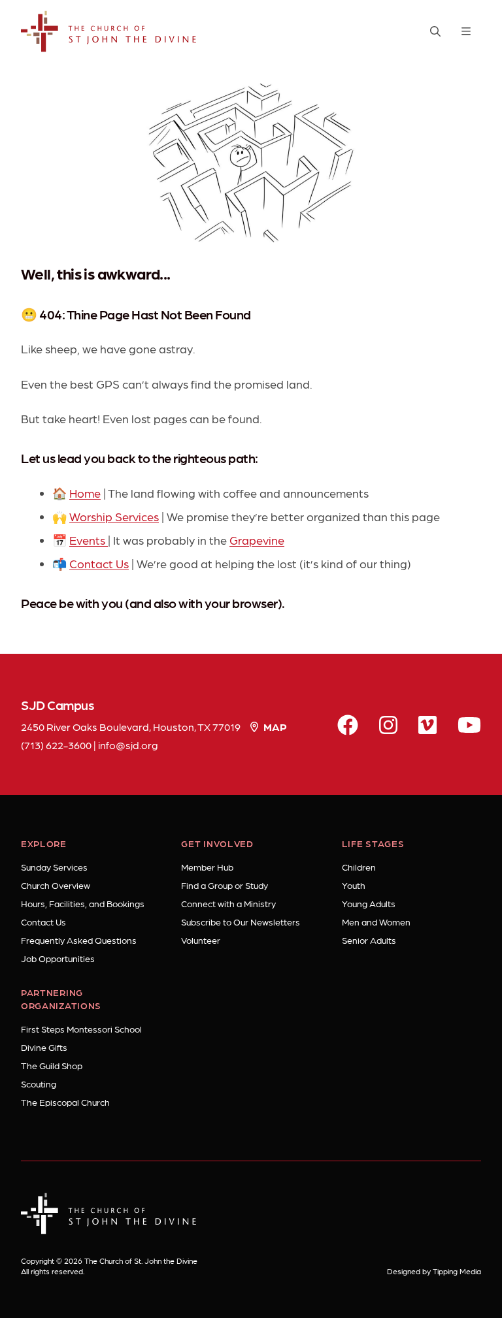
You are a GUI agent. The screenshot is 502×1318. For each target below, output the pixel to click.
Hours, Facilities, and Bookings (82, 903)
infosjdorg (128, 745)
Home (85, 492)
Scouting (38, 1083)
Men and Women (376, 921)
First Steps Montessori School (81, 1029)
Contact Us (99, 563)
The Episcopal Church (65, 1102)
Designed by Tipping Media (434, 1271)
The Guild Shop (51, 1065)
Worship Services (114, 516)
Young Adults (368, 903)
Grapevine (256, 539)
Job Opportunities (58, 958)
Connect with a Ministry (228, 903)
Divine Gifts (44, 1047)
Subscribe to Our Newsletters (240, 921)
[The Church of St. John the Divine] (109, 31)
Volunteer (200, 940)
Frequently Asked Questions (79, 940)
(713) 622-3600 (56, 745)
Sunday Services (54, 867)
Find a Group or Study (224, 885)
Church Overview (55, 885)
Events (88, 539)
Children (359, 867)
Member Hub (207, 867)
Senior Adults (369, 940)
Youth (353, 885)
